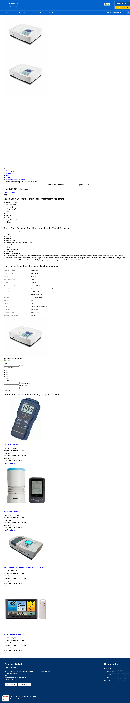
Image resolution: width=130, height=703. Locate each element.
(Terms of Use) (32, 696)
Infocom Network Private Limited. (32, 698)
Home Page (9, 12)
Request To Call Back (10, 173)
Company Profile (23, 12)
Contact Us (50, 12)
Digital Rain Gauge (11, 512)
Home (7, 175)
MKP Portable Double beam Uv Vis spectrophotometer (24, 567)
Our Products (37, 12)
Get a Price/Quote (9, 193)
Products (8, 177)
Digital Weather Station (12, 634)
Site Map (107, 680)
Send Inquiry (10, 171)
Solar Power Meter (11, 445)
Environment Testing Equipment (15, 179)
